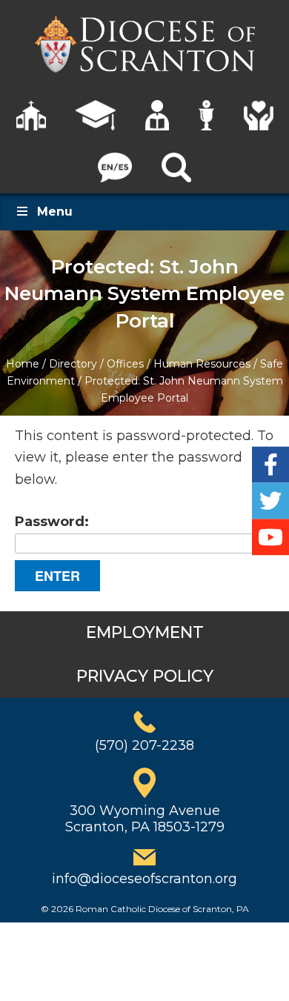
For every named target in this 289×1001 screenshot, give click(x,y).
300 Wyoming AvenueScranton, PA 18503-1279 (145, 818)
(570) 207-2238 (144, 745)
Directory (73, 363)
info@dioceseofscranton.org (144, 879)
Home (22, 363)
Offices (125, 363)
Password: (52, 521)
